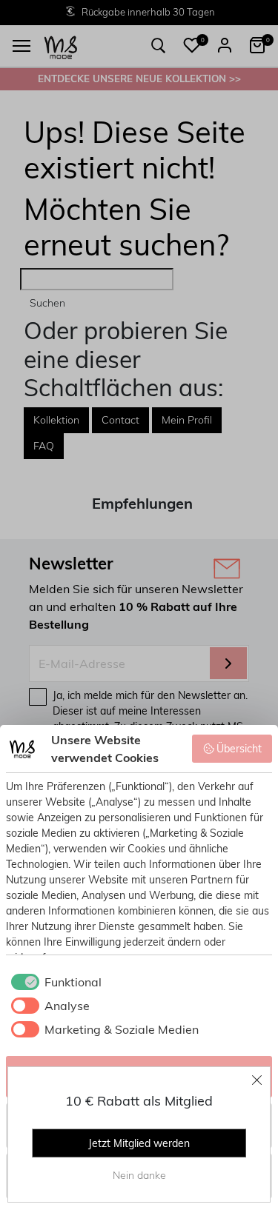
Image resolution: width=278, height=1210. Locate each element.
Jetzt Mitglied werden (139, 1143)
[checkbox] (54, 982)
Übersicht (239, 748)
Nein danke (139, 1175)
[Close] (257, 1080)
